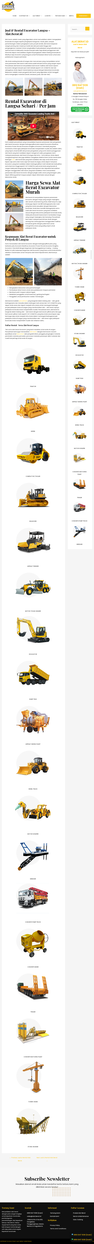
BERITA (71, 16)
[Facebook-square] (91, 500)
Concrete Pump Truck (33, 922)
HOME (14, 16)
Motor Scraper (32, 834)
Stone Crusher (33, 1147)
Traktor (33, 386)
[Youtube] (91, 508)
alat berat (33, 332)
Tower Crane (33, 1102)
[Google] (91, 512)
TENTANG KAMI (60, 16)
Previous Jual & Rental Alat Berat (19, 1158)
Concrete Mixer (33, 967)
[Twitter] (91, 504)
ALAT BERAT (36, 16)
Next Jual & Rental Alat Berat (47, 1158)
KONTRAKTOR (23, 16)
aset (13, 160)
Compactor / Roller (33, 476)
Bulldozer (33, 521)
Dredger (33, 879)
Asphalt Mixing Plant (33, 744)
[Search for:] (80, 29)
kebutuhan (20, 334)
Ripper (33, 431)
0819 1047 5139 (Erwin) (80, 86)
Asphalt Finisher (33, 566)
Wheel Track (33, 789)
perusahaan (23, 301)
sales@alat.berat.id (80, 91)
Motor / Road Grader (33, 611)
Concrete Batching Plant (33, 1057)
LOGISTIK (48, 16)
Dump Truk (33, 699)
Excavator (33, 654)
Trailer (32, 1012)
